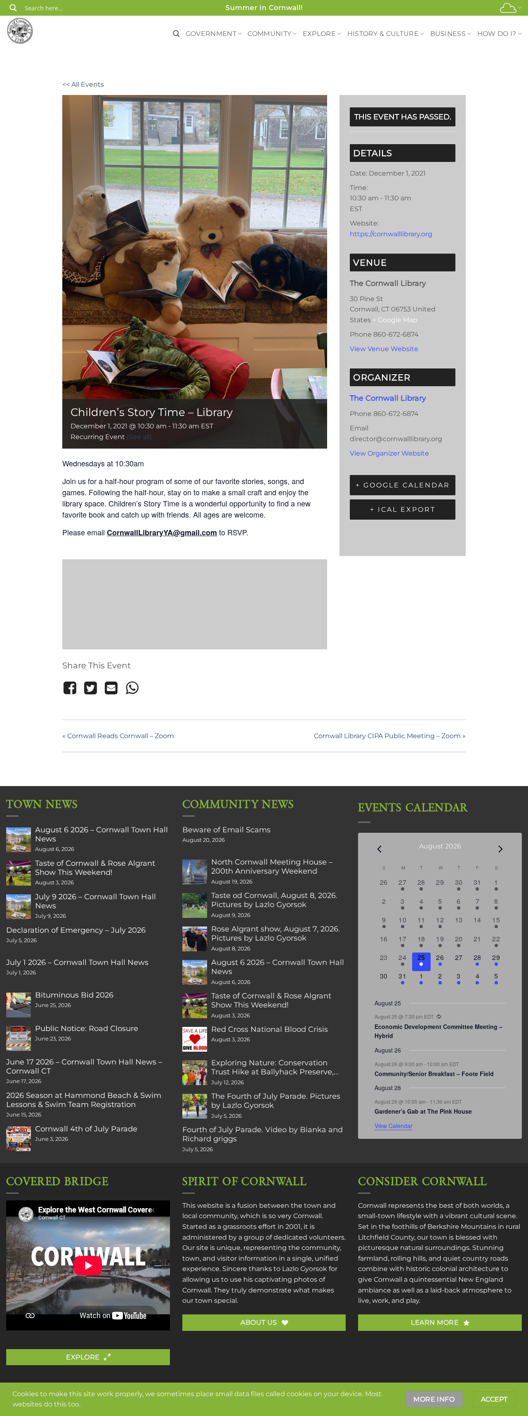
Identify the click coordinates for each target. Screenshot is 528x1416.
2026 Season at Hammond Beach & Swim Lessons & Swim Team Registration (83, 1100)
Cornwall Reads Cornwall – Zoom (118, 736)
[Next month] (500, 849)
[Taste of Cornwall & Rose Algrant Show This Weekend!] (18, 873)
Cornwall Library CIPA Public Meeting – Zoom (390, 736)
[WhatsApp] (132, 688)
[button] (176, 34)
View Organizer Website (389, 453)
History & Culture (383, 34)
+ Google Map (394, 320)
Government (211, 34)
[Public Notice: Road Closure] (18, 1038)
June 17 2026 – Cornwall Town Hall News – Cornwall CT (84, 1066)
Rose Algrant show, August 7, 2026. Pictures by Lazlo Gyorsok (275, 933)
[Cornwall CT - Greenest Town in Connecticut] (35, 30)
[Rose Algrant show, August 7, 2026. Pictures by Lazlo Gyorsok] (194, 939)
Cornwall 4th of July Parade (86, 1128)
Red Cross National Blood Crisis (269, 1029)
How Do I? (496, 34)
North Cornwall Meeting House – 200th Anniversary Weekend (271, 867)
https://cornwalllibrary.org (391, 234)
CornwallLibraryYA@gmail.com (162, 532)
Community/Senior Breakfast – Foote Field (434, 1073)
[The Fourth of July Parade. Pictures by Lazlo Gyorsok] (194, 1106)
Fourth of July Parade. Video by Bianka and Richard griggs (262, 1134)
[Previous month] (379, 849)
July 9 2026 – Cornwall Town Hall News (95, 901)
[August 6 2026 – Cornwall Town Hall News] (18, 839)
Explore (319, 34)
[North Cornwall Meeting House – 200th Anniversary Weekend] (194, 872)
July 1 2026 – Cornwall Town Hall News (77, 962)
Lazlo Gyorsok (304, 1269)
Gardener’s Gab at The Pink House (423, 1111)
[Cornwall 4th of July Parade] (18, 1138)
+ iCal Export (403, 509)
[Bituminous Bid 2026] (18, 1005)
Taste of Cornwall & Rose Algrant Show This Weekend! (95, 868)
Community (269, 34)
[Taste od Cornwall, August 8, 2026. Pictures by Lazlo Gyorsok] (194, 905)
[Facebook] (71, 688)
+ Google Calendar (403, 485)
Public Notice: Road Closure (86, 1028)
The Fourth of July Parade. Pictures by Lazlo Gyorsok (275, 1101)
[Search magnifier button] (13, 8)
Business (448, 34)
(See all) (139, 437)
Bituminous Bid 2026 (74, 995)
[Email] (111, 688)
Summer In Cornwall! (264, 8)
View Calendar (393, 1125)
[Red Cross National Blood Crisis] (194, 1039)
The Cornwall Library (388, 398)
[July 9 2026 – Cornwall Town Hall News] (18, 906)
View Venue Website (384, 349)
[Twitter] (90, 688)
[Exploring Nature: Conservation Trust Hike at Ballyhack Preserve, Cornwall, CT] (194, 1072)
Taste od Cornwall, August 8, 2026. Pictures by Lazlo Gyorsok (274, 900)
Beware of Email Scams (226, 829)
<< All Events (83, 84)
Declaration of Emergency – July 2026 (76, 930)
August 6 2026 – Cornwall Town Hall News (101, 834)
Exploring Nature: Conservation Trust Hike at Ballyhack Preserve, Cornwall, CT (272, 1067)
